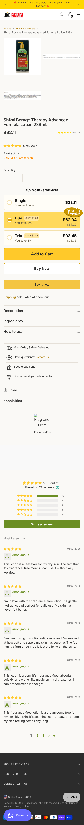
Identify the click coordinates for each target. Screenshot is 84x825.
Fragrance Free (25, 28)
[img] (12, 549)
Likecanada (31, 802)
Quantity (10, 170)
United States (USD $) (20, 797)
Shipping (10, 297)
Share (13, 390)
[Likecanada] (13, 14)
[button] (13, 146)
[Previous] (6, 4)
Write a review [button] (42, 524)
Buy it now (42, 284)
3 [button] (43, 735)
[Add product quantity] (7, 178)
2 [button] (37, 735)
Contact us (42, 357)
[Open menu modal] (78, 14)
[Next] (78, 4)
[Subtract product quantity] (18, 178)
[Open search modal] (62, 14)
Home (7, 28)
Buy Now (42, 268)
